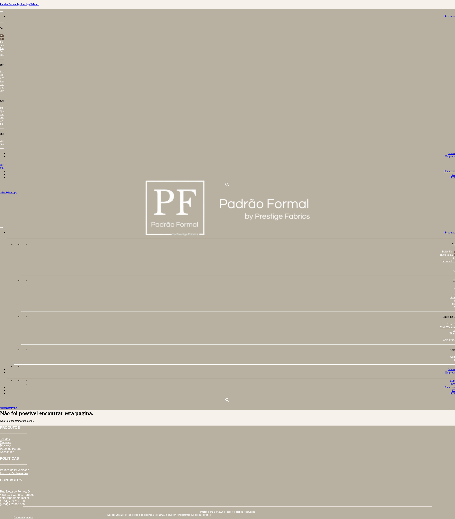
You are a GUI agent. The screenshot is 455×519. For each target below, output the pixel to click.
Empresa (450, 156)
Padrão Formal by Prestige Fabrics (19, 4)
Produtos (450, 16)
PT (453, 174)
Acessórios (7, 451)
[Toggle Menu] (1, 11)
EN (453, 177)
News (451, 153)
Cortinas (5, 442)
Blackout (5, 445)
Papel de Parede (10, 448)
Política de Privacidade (14, 470)
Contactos (449, 171)
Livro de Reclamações (14, 473)
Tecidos (5, 439)
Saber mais (19, 517)
